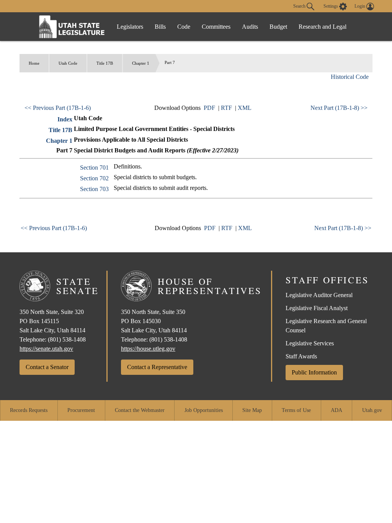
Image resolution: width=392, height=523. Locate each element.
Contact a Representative (157, 367)
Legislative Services (310, 343)
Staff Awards (301, 356)
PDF (209, 108)
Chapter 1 (140, 63)
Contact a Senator (47, 367)
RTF (226, 108)
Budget (278, 26)
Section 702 (94, 178)
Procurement (81, 410)
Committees (216, 26)
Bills (160, 26)
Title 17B (104, 63)
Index (64, 119)
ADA (336, 410)
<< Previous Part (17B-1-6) (57, 108)
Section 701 (94, 167)
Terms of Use (296, 410)
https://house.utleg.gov (148, 348)
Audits (250, 26)
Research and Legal (322, 26)
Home (34, 63)
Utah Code (68, 63)
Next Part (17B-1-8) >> (339, 108)
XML (245, 108)
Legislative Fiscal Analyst (317, 308)
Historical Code (350, 77)
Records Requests (28, 410)
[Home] (72, 26)
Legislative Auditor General (319, 295)
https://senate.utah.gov (46, 348)
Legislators (130, 26)
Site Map (252, 410)
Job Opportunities (204, 410)
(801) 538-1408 (67, 339)
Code (183, 26)
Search (300, 5)
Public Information (314, 372)
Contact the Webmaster (140, 410)
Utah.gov (372, 410)
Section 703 (94, 189)
